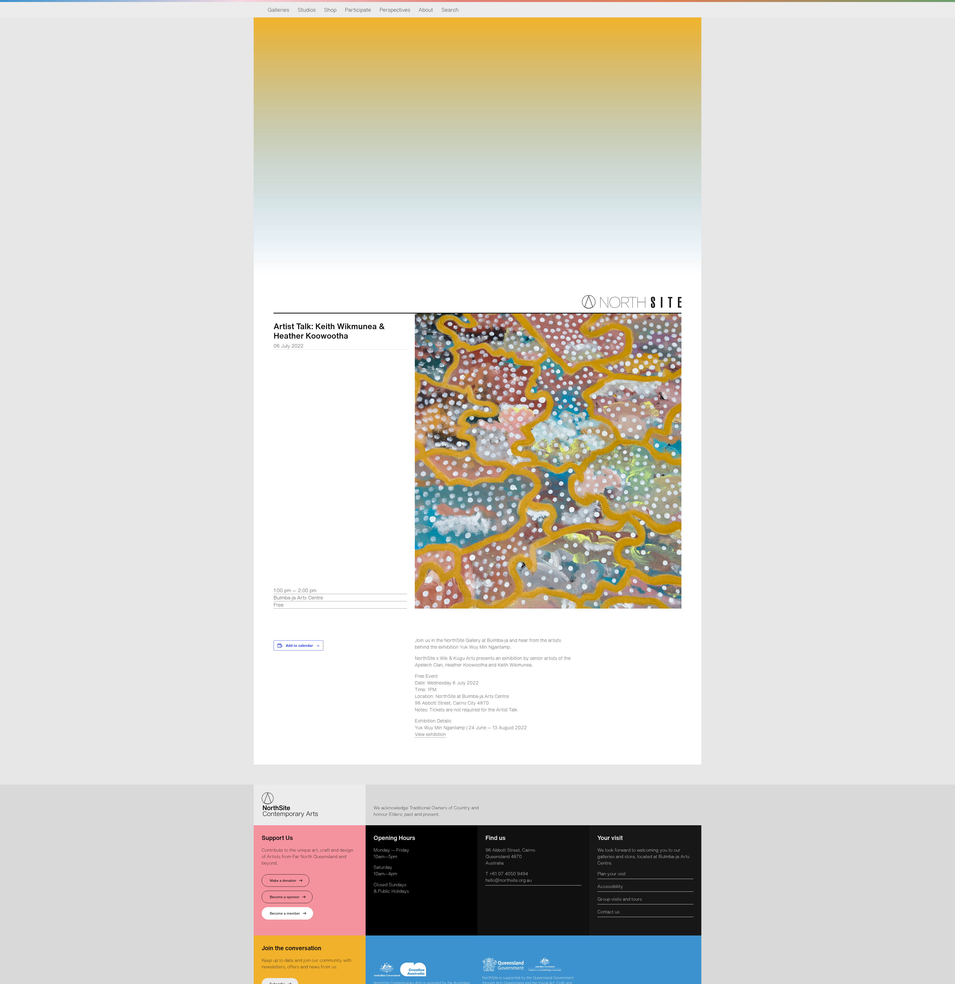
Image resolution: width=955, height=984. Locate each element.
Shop (330, 9)
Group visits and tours (619, 899)
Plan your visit (611, 873)
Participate (358, 9)
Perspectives (395, 9)
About (426, 9)
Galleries (278, 9)
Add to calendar (299, 645)
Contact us (608, 911)
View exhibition (430, 734)
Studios (307, 9)
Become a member (285, 913)
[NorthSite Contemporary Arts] (631, 307)
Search (450, 9)
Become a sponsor (284, 897)
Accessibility (610, 886)
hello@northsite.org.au (508, 880)
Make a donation (283, 880)
